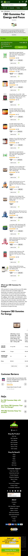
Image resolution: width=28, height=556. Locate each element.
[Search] (2, 4)
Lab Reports (14, 516)
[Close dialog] (19, 538)
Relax (14, 458)
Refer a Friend (14, 510)
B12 (13, 297)
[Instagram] (15, 491)
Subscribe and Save (14, 473)
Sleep (14, 454)
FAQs (14, 481)
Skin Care (14, 465)
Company (14, 502)
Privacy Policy (14, 485)
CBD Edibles (14, 440)
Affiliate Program (14, 508)
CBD (19, 290)
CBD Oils (5, 8)
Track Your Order (14, 471)
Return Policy (14, 479)
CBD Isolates (14, 448)
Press (14, 518)
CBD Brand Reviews (14, 512)
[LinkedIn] (18, 491)
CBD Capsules (14, 438)
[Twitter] (10, 491)
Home (2, 11)
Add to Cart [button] (13, 63)
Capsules (12, 8)
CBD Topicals (14, 444)
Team (14, 504)
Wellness (14, 463)
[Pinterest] (12, 491)
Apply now (20, 47)
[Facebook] (7, 491)
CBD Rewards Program (14, 506)
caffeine (5, 297)
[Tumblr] (20, 491)
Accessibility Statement (14, 487)
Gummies (25, 8)
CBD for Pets (14, 446)
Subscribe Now (10, 550)
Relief (14, 456)
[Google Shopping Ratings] (14, 495)
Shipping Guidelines (14, 477)
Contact (14, 520)
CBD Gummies (7, 11)
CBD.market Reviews (14, 514)
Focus (14, 461)
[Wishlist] (22, 1)
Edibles (18, 8)
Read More (14, 34)
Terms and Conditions (14, 483)
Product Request (14, 475)
